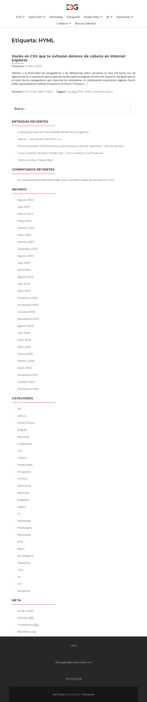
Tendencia (23, 562)
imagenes (23, 499)
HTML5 (48, 91)
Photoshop (24, 534)
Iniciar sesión (25, 610)
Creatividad (24, 443)
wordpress (23, 590)
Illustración (123, 16)
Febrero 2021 (25, 241)
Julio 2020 (23, 262)
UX (19, 583)
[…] (85, 83)
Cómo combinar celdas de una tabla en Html (87, 179)
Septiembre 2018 (28, 318)
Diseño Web (91, 16)
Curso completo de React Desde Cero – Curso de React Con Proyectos (60, 153)
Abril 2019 (24, 290)
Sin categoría (25, 555)
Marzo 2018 (25, 353)
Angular (22, 429)
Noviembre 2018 (28, 304)
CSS (26, 91)
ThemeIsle (88, 694)
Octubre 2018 (26, 311)
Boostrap (23, 436)
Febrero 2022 (25, 227)
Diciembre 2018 (27, 297)
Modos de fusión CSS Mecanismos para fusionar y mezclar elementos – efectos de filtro (70, 146)
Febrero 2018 (25, 360)
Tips (20, 569)
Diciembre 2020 (27, 248)
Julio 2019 (23, 283)
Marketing (56, 16)
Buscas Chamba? (85, 23)
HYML (88, 91)
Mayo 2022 (24, 220)
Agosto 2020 (25, 255)
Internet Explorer (103, 91)
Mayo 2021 (24, 234)
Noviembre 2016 (28, 388)
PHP (20, 541)
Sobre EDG (35, 16)
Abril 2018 (24, 346)
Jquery (21, 506)
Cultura (22, 457)
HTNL (80, 91)
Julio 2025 (23, 206)
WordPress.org (26, 631)
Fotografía (73, 16)
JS (18, 513)
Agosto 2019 (25, 276)
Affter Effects (26, 422)
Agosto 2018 (25, 325)
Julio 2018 (23, 332)
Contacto (62, 23)
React (21, 548)
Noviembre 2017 (28, 374)
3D (108, 16)
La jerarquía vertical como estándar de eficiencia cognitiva (52, 132)
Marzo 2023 (25, 213)
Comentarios (28, 624)
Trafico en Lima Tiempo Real (35, 160)
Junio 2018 (24, 339)
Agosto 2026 (25, 199)
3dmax (21, 415)
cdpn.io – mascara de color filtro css (39, 139)
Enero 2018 (24, 367)
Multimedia (24, 527)
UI (18, 576)
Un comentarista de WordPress (36, 179)
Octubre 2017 (26, 381)
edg (73, 91)
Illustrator (23, 492)
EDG (19, 16)
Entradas (25, 617)
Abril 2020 (24, 269)
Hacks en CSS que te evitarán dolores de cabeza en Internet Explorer (68, 58)
